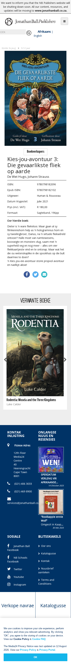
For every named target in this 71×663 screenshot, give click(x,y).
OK (35, 657)
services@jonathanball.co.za (24, 503)
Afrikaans (44, 32)
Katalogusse (48, 553)
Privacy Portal (47, 650)
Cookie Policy (21, 639)
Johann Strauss (38, 176)
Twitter (18, 569)
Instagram (20, 584)
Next (65, 360)
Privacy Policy (28, 650)
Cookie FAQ (39, 639)
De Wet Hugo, (17, 176)
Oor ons (45, 546)
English (38, 35)
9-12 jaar (25, 48)
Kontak (45, 561)
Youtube (19, 577)
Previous (5, 360)
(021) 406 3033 (23, 483)
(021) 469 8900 (23, 491)
